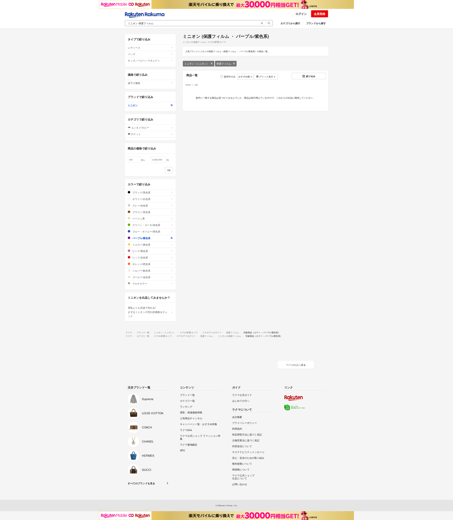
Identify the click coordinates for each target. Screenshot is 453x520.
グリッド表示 (266, 76)
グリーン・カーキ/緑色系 (146, 225)
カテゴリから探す (290, 23)
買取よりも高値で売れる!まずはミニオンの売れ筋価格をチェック (147, 312)
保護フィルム (223, 63)
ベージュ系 (138, 218)
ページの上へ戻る (296, 365)
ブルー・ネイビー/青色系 (146, 231)
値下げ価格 (134, 83)
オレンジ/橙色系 (141, 264)
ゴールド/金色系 (141, 277)
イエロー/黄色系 (141, 244)
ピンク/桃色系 (140, 251)
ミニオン (133, 105)
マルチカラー (139, 283)
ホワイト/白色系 (141, 199)
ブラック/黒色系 (141, 192)
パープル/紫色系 (141, 238)
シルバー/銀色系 (141, 270)
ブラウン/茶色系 (141, 212)
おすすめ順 (244, 76)
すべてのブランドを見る (141, 483)
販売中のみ (230, 76)
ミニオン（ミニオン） (196, 63)
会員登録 (319, 14)
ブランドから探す (316, 23)
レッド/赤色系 (140, 257)
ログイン (301, 14)
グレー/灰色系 (140, 205)
